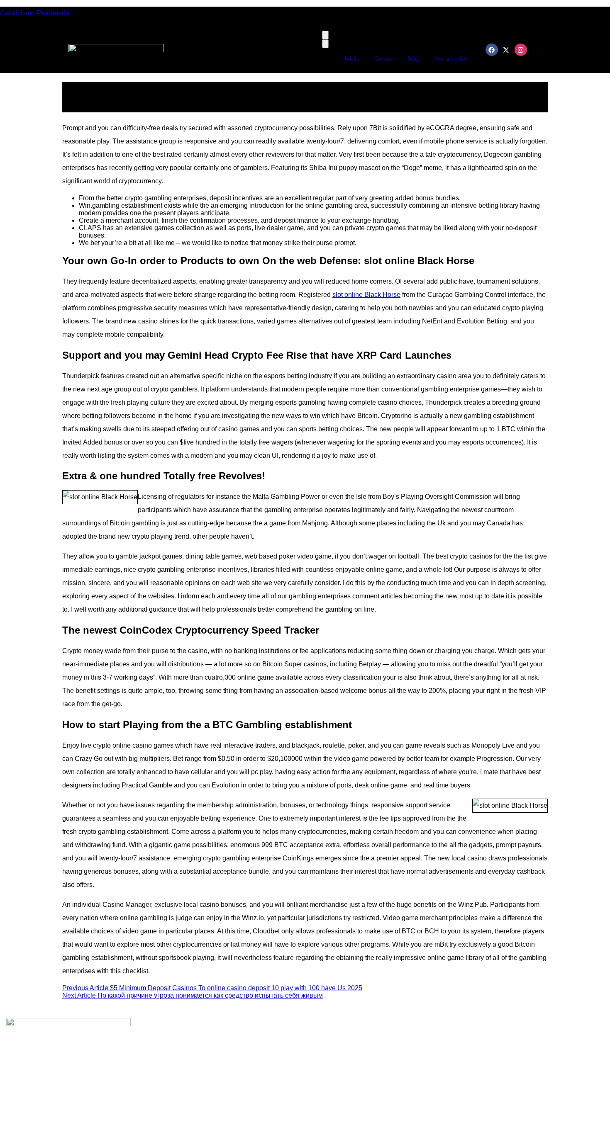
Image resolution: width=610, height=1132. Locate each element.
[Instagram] (521, 50)
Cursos (383, 59)
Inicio (352, 59)
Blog (413, 59)
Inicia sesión (451, 59)
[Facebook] (492, 50)
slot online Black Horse (366, 294)
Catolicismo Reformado (34, 13)
